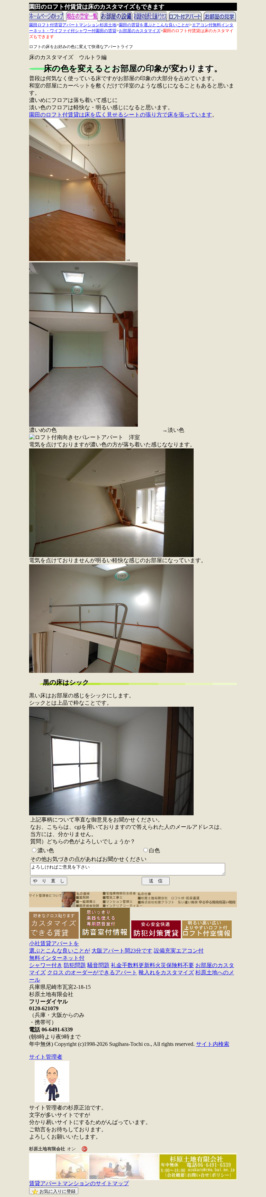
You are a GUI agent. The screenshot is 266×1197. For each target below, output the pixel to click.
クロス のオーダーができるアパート (92, 972)
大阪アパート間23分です (121, 951)
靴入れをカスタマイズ (166, 972)
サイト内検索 (212, 1044)
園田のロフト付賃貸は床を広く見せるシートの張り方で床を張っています (120, 115)
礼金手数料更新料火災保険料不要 (152, 965)
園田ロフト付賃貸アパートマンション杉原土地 (72, 24)
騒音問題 (98, 965)
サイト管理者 (45, 1057)
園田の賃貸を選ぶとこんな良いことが (154, 24)
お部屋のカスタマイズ (139, 30)
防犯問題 (75, 965)
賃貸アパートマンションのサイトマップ (79, 1183)
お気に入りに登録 (57, 1191)
